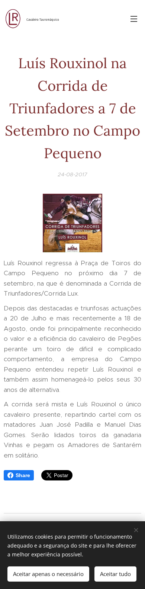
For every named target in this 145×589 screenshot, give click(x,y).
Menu (133, 18)
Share (23, 475)
